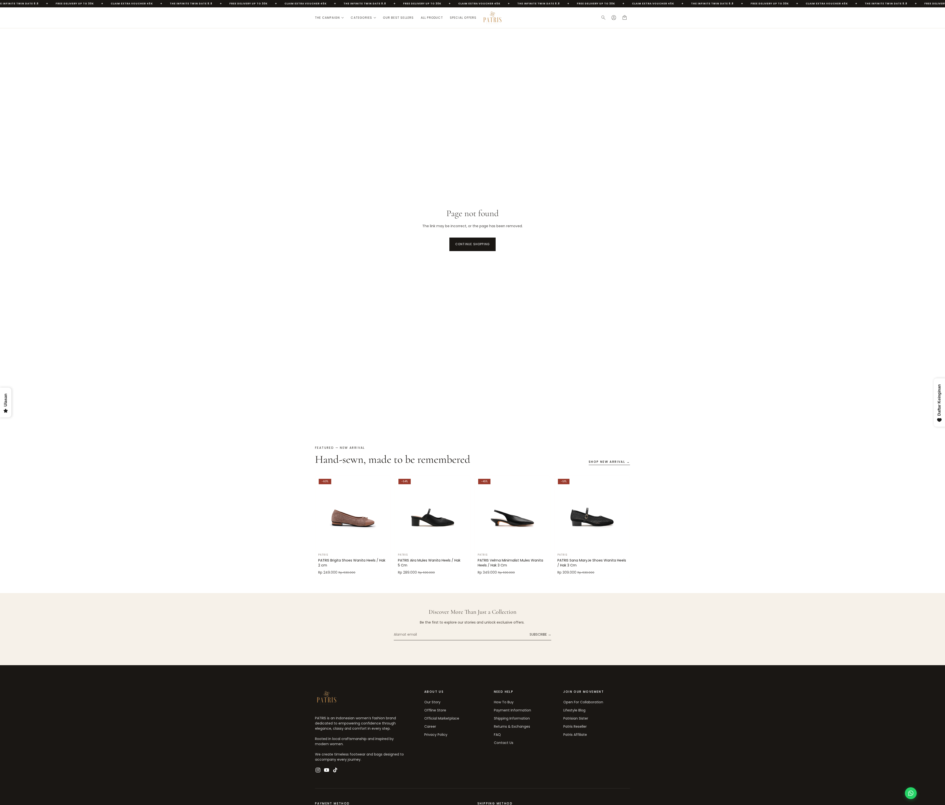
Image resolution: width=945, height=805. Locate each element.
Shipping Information (512, 718)
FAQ (497, 734)
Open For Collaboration (583, 702)
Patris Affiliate (575, 734)
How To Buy (504, 702)
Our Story (432, 702)
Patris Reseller (575, 726)
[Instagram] (318, 770)
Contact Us (503, 742)
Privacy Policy (435, 734)
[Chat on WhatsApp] (911, 793)
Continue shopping (472, 244)
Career (430, 726)
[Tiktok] (335, 770)
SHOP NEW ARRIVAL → (609, 462)
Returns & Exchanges (512, 726)
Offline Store (435, 710)
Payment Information (512, 710)
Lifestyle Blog (574, 710)
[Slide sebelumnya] (322, 513)
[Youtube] (327, 770)
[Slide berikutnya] (383, 513)
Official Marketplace (441, 718)
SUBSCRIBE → (540, 634)
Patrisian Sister (575, 718)
